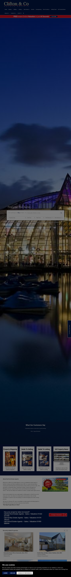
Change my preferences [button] (25, 573)
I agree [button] (5, 573)
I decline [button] (12, 573)
